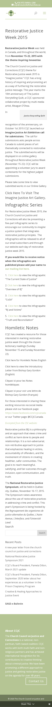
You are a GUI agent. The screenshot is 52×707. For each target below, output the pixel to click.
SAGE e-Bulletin (14, 603)
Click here (13, 275)
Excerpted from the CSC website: (21, 423)
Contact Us (36, 681)
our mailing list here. (17, 268)
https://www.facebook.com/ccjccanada (25, 413)
